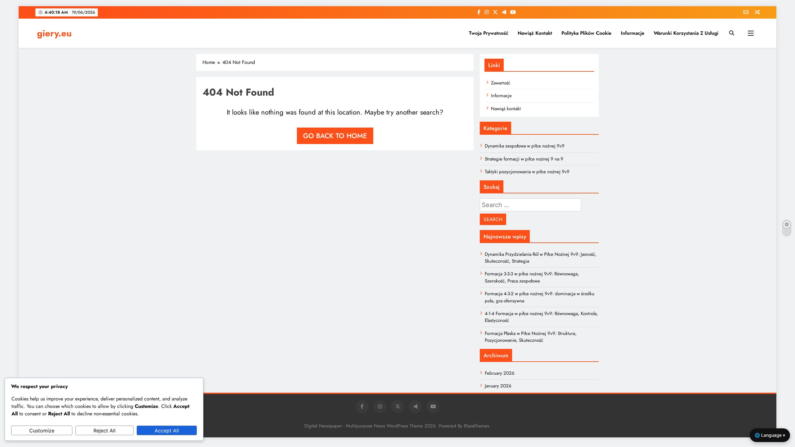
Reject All (104, 430)
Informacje (632, 33)
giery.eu (54, 33)
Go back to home (335, 136)
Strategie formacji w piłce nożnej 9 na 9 (524, 159)
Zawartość (500, 82)
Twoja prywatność (488, 33)
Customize (41, 430)
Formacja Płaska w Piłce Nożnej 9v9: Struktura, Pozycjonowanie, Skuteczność (531, 337)
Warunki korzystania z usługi (686, 33)
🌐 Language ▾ (770, 435)
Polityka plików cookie (586, 33)
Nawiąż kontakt (535, 33)
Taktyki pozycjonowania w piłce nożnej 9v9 (527, 171)
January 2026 (498, 385)
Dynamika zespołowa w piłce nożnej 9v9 (525, 145)
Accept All (167, 430)
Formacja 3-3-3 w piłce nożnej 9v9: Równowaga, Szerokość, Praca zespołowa (532, 277)
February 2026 (500, 373)
